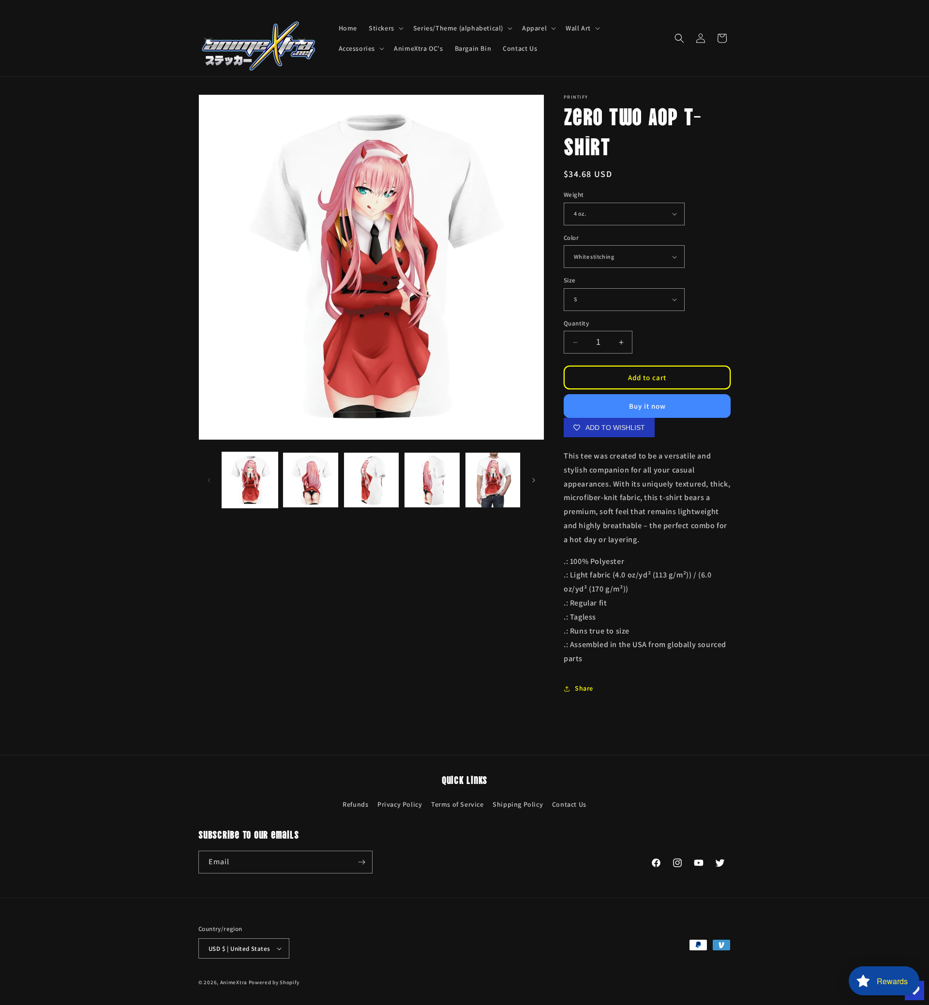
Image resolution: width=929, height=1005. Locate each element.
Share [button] (584, 688)
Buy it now (647, 406)
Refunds (355, 804)
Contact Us (569, 804)
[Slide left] (209, 480)
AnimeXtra (233, 982)
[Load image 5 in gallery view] (493, 480)
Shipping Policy (518, 804)
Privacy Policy (399, 804)
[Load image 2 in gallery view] (310, 480)
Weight (574, 195)
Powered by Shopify (274, 982)
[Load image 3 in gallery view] (371, 480)
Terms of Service (457, 804)
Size (570, 280)
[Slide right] (533, 480)
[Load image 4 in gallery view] (432, 480)
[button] (385, 28)
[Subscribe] (361, 862)
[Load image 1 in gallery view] (250, 480)
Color (571, 238)
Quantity (576, 323)
